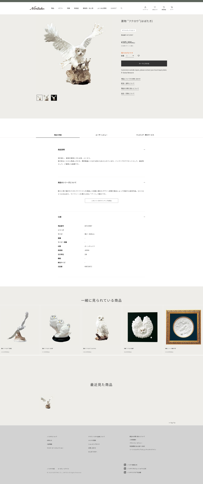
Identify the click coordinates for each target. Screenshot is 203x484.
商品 (52, 8)
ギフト (60, 8)
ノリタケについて (52, 436)
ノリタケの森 (51, 469)
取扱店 (76, 8)
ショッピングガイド (94, 444)
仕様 (59, 217)
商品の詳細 (58, 135)
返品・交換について (127, 93)
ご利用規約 (133, 440)
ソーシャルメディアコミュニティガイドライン (143, 449)
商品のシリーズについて (67, 182)
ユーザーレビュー (101, 135)
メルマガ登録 (92, 440)
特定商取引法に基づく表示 (137, 446)
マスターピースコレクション (55, 448)
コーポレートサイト (63, 469)
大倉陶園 (49, 444)
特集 (68, 8)
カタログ (114, 8)
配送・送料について (127, 83)
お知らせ (49, 440)
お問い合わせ (92, 448)
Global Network (128, 72)
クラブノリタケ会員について (96, 436)
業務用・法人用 (88, 8)
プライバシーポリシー (136, 443)
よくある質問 (101, 8)
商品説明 (61, 149)
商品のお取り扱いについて (130, 88)
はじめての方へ (92, 452)
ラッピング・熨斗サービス (145, 135)
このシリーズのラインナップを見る (101, 201)
